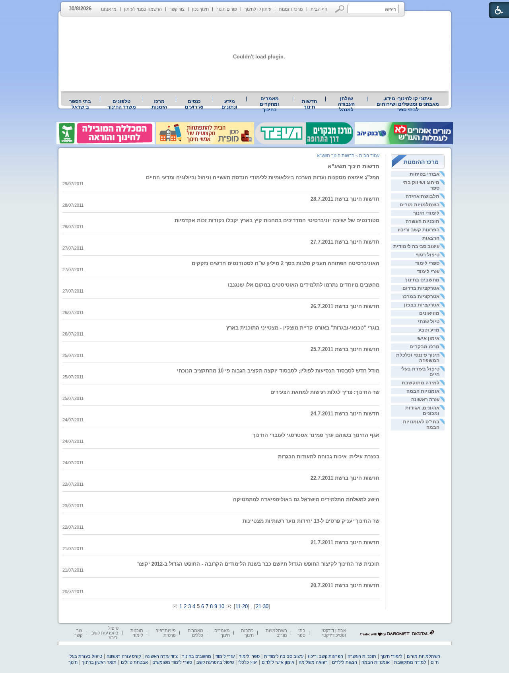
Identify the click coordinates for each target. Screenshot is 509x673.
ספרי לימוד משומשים (172, 662)
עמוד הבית (369, 155)
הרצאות (430, 238)
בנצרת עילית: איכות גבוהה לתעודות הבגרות (328, 457)
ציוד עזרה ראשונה (161, 656)
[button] (339, 9)
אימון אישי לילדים (278, 662)
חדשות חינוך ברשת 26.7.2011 (345, 306)
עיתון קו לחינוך (258, 9)
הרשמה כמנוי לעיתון (143, 9)
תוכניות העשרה (422, 221)
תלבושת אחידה (422, 196)
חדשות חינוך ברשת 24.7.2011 (345, 414)
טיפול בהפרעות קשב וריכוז (105, 633)
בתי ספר (301, 633)
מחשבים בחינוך (422, 280)
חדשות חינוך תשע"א (353, 166)
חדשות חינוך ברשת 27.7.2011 (345, 242)
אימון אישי (427, 338)
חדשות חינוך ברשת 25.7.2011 (345, 349)
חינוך (73, 662)
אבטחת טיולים (134, 662)
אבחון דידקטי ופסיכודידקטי (334, 633)
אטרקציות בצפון (421, 305)
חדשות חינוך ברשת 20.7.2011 (345, 585)
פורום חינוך (226, 9)
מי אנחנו (109, 9)
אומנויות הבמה (422, 391)
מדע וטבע (428, 330)
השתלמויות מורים (419, 205)
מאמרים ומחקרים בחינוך (269, 104)
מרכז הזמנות (291, 9)
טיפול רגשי (427, 255)
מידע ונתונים (229, 104)
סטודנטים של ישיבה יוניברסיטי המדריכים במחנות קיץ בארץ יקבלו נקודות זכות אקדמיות (277, 220)
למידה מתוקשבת (420, 383)
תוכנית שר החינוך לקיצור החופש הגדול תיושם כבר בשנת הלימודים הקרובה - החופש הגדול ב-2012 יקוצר (258, 564)
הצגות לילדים (344, 662)
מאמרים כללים (195, 633)
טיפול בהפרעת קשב (215, 662)
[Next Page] (228, 606)
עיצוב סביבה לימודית (416, 246)
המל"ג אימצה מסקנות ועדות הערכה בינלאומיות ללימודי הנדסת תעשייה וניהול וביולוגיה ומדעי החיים (262, 177)
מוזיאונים (429, 313)
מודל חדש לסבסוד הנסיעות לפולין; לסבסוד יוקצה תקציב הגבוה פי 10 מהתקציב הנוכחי (278, 371)
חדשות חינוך (309, 104)
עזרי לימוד (428, 271)
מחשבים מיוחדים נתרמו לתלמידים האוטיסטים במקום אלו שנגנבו (303, 285)
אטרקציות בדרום (420, 288)
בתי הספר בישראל (80, 104)
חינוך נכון (200, 9)
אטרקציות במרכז (420, 296)
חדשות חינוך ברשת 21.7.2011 (345, 542)
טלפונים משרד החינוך (121, 104)
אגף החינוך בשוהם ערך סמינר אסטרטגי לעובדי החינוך (316, 435)
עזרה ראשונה (425, 399)
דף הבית (319, 9)
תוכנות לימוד (136, 633)
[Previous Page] (175, 606)
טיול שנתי (428, 321)
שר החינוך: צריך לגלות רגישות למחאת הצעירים (324, 392)
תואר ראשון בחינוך (99, 662)
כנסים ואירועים (194, 104)
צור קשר (177, 9)
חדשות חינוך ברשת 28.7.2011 (345, 199)
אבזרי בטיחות (424, 174)
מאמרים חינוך (222, 633)
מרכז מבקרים (424, 346)
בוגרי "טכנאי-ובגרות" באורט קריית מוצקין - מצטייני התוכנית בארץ (302, 328)
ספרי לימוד (427, 263)
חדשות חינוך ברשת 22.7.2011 (345, 478)
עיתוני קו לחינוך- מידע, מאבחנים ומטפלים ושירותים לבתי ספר (408, 104)
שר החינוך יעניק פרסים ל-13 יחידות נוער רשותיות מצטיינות (311, 521)
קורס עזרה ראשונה (124, 656)
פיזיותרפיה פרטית (165, 633)
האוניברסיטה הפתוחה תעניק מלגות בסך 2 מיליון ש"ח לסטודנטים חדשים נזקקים (285, 263)
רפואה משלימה (313, 662)
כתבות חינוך (247, 633)
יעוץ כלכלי (247, 662)
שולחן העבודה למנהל (346, 104)
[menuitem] (408, 104)
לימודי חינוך (426, 213)
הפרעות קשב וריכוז (418, 230)
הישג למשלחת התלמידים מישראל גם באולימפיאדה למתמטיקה (306, 499)
